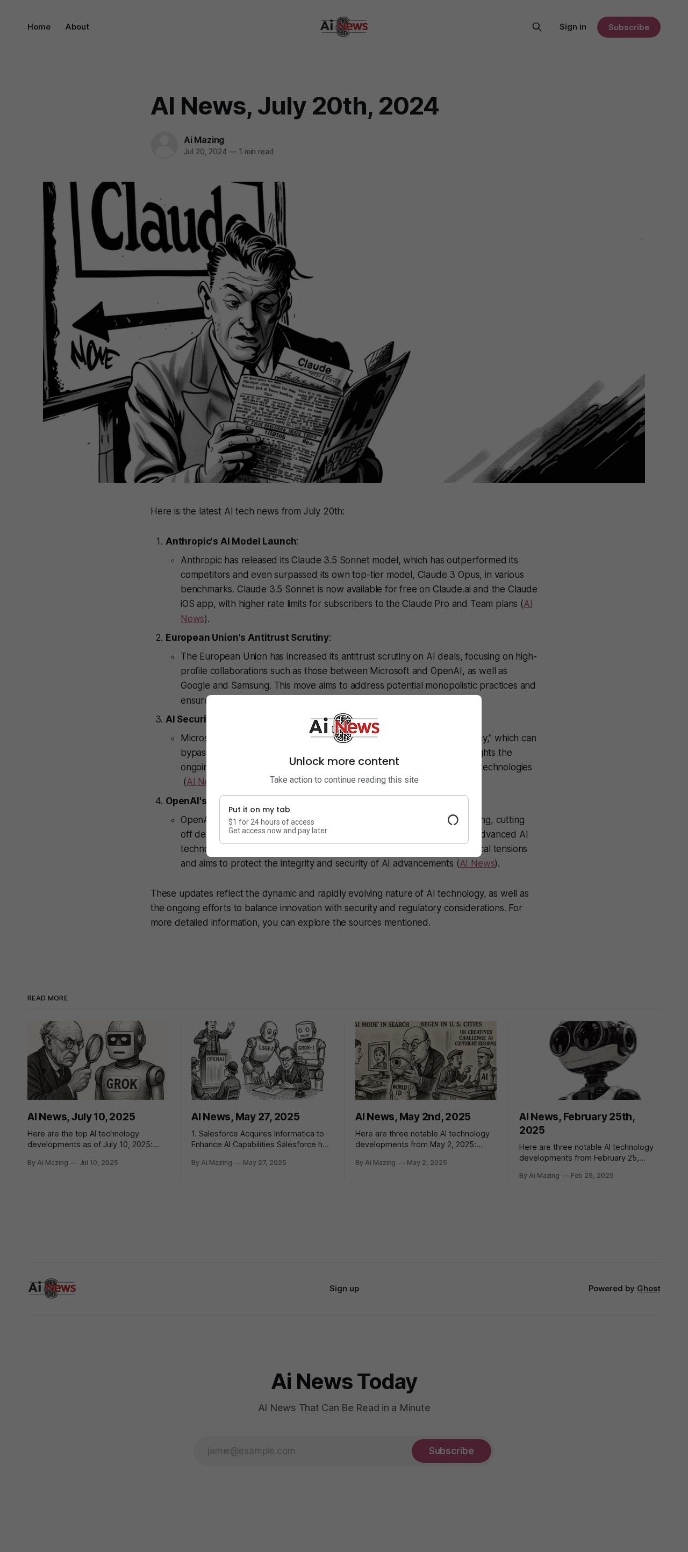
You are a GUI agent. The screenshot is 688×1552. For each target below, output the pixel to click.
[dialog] (344, 776)
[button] (344, 819)
